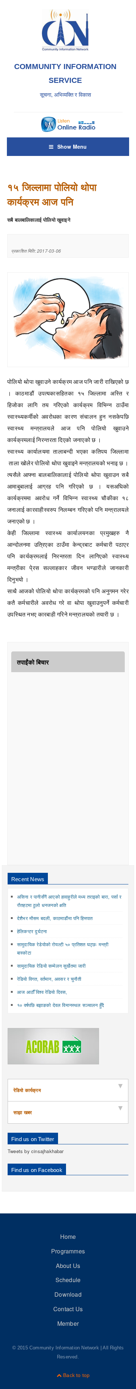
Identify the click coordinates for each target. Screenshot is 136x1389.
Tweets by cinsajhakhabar (36, 1151)
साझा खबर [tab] (22, 1112)
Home (68, 1236)
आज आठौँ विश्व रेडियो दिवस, (42, 991)
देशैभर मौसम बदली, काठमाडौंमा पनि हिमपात (54, 918)
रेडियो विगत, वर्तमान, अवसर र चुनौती (49, 978)
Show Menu (72, 146)
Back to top (76, 1375)
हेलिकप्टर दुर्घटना (32, 931)
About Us (68, 1265)
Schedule (68, 1280)
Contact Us (68, 1309)
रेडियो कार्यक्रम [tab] (27, 1090)
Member (68, 1323)
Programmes (68, 1251)
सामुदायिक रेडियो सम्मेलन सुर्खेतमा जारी (51, 965)
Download (68, 1294)
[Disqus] (68, 768)
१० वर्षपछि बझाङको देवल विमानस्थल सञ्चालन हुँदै (60, 1004)
